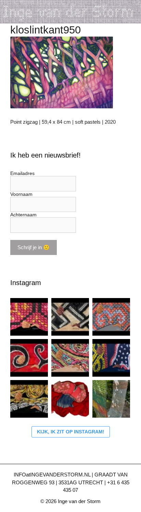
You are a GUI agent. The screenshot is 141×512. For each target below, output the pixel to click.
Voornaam (21, 194)
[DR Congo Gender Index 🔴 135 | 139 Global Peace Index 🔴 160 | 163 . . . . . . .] (70, 317)
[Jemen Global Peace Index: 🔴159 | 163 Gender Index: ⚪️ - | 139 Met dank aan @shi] (29, 399)
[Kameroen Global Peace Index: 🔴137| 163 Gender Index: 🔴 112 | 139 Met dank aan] (111, 358)
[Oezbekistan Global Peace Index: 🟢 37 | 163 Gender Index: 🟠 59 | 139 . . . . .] (29, 358)
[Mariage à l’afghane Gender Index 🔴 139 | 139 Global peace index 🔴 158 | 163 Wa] (70, 399)
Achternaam (23, 214)
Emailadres (22, 173)
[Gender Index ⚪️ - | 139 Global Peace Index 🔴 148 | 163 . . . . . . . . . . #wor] (29, 317)
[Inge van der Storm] (70, 11)
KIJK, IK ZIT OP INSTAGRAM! (70, 431)
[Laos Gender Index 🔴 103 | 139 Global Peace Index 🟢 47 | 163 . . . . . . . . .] (111, 317)
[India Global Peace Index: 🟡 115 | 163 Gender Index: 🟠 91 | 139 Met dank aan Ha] (70, 358)
